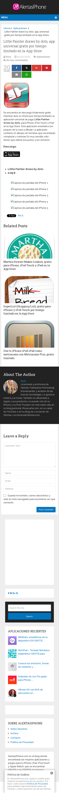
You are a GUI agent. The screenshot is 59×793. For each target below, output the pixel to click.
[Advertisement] (29, 551)
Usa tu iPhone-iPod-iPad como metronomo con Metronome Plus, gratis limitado (28, 354)
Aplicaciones (43, 56)
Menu (4, 17)
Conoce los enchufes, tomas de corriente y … (33, 665)
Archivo (14, 733)
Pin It (20, 215)
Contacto (15, 737)
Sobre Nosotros (18, 729)
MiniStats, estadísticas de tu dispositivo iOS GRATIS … (33, 639)
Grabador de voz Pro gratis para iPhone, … (32, 678)
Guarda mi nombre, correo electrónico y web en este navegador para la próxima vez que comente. (29, 499)
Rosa (8, 56)
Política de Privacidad (22, 742)
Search (29, 616)
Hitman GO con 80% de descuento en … (30, 691)
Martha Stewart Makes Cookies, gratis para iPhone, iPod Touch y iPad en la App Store (27, 265)
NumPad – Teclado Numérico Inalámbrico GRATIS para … (34, 652)
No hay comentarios (17, 60)
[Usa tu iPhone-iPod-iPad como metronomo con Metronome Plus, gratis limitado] (29, 333)
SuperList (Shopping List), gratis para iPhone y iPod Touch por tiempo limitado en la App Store (27, 310)
